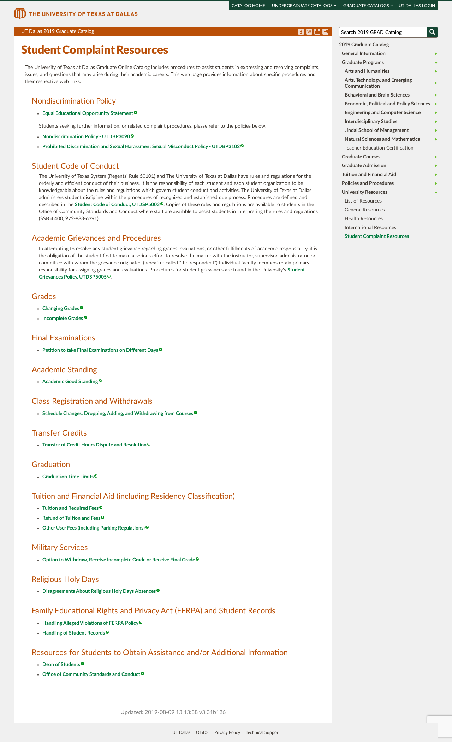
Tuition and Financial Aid (369, 174)
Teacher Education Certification (379, 148)
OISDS (202, 732)
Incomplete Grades (62, 318)
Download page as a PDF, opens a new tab (301, 32)
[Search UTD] (432, 32)
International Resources (370, 227)
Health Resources (364, 218)
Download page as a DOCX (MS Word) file (309, 32)
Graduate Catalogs (366, 6)
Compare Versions (325, 32)
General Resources (365, 210)
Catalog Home (248, 6)
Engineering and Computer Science (383, 112)
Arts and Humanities (367, 71)
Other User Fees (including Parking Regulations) (93, 528)
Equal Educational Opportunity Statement (87, 113)
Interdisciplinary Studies (371, 121)
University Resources (364, 192)
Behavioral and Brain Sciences (377, 95)
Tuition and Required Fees (70, 508)
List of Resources (363, 201)
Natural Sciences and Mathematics (382, 139)
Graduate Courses (361, 156)
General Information (364, 53)
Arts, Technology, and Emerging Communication (378, 83)
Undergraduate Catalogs (303, 6)
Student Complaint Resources (377, 236)
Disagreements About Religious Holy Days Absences (99, 591)
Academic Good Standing (70, 381)
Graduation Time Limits (68, 476)
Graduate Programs (363, 62)
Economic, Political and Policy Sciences (387, 103)
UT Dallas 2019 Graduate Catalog (176, 32)
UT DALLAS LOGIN (417, 6)
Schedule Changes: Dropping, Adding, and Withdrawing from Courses (117, 413)
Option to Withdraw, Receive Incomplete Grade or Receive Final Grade (118, 559)
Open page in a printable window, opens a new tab (317, 32)
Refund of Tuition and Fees (71, 518)
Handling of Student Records (73, 633)
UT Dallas (181, 732)
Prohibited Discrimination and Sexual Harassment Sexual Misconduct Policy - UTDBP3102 (141, 146)
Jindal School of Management (377, 130)
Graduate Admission (364, 165)
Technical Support (263, 732)
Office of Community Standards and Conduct (91, 674)
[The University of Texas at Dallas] (76, 13)
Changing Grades (60, 308)
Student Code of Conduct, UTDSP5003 (117, 204)
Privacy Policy (227, 732)
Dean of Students (61, 664)
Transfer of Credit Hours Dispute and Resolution (94, 445)
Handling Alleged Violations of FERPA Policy (90, 623)
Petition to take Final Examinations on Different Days (100, 350)
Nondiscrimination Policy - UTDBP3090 (86, 136)
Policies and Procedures (368, 183)
